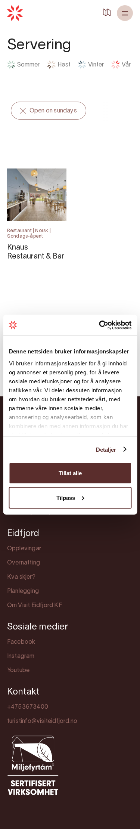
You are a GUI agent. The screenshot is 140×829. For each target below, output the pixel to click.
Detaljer (106, 449)
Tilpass (65, 497)
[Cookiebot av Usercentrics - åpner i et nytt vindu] (99, 325)
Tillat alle (70, 473)
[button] (125, 13)
